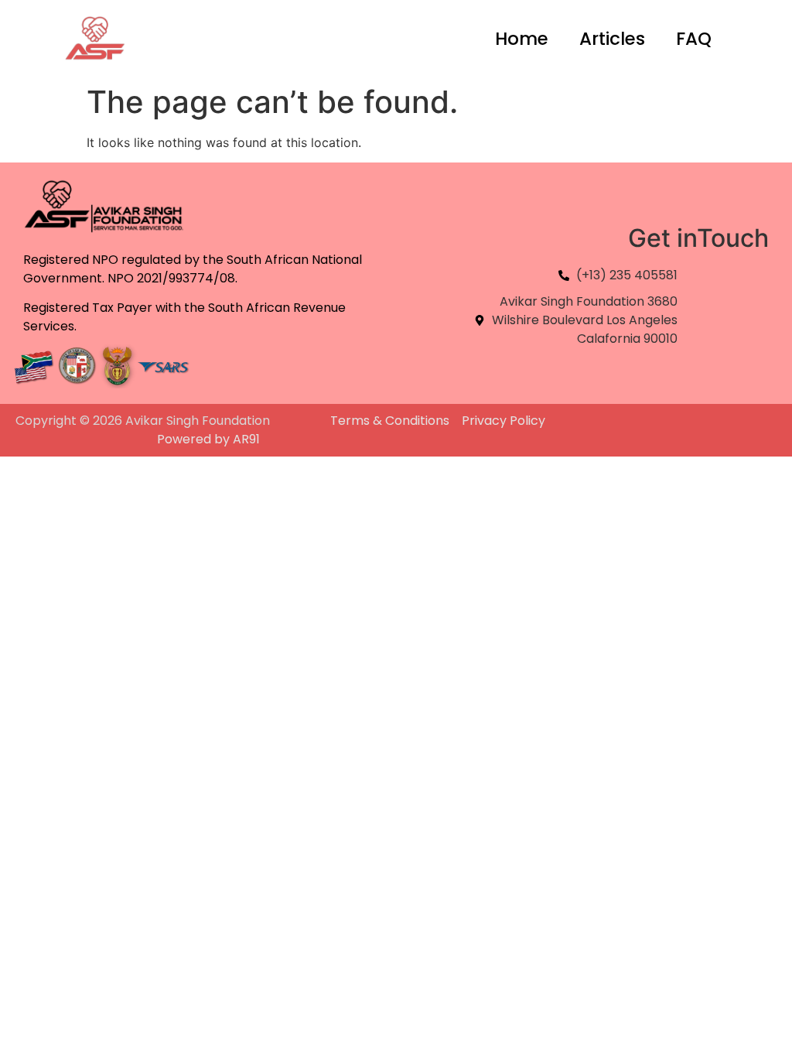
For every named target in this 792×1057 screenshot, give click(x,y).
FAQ (694, 38)
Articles (612, 38)
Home (521, 38)
